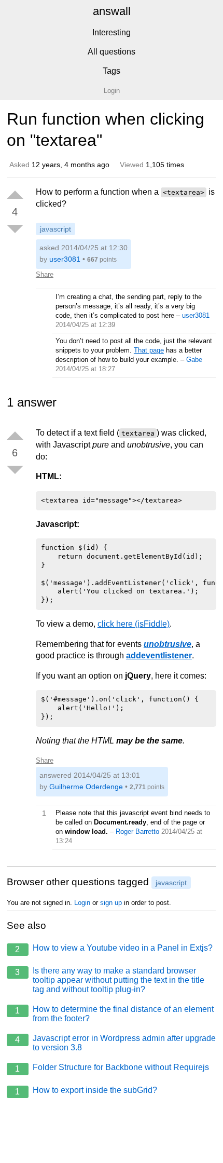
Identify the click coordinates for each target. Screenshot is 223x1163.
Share (44, 274)
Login (82, 903)
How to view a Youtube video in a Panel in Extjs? (114, 948)
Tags (111, 70)
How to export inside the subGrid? (86, 1091)
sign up (111, 903)
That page (149, 350)
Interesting (111, 32)
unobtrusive (167, 644)
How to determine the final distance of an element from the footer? (114, 1014)
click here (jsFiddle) (133, 623)
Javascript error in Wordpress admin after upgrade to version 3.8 (115, 1043)
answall (112, 11)
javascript (55, 229)
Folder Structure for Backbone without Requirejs (112, 1068)
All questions (111, 51)
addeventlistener (159, 655)
